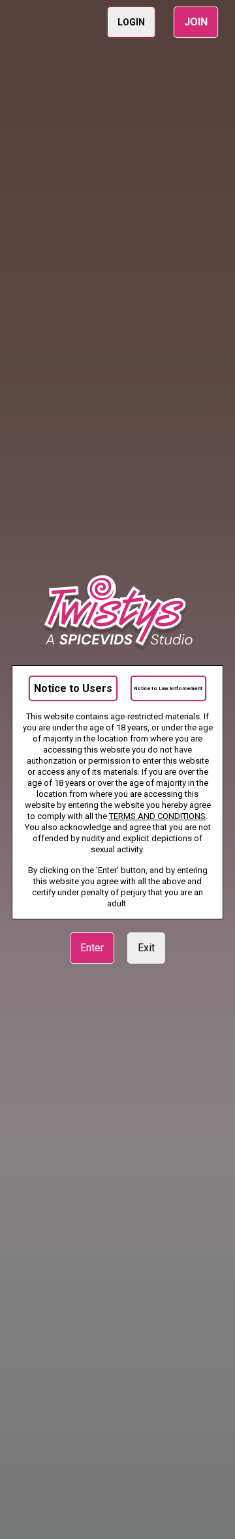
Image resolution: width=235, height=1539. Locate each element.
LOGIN (131, 22)
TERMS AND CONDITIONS (157, 816)
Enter (92, 948)
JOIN (196, 22)
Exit (146, 948)
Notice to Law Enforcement (168, 688)
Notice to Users (73, 688)
